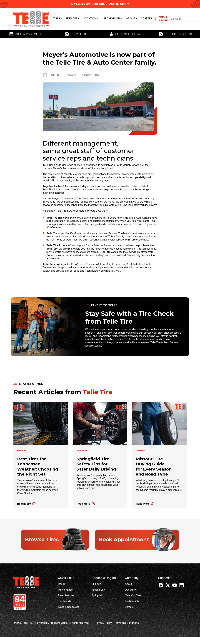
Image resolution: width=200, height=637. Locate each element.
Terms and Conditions (126, 622)
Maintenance (65, 589)
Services (71, 18)
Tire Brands (64, 601)
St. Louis (96, 583)
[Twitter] (168, 586)
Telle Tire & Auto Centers (57, 164)
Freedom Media (58, 622)
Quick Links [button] (66, 578)
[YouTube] (175, 586)
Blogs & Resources (68, 606)
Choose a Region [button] (103, 578)
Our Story (130, 589)
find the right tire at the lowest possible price (110, 248)
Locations (90, 18)
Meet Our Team (133, 595)
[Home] (33, 582)
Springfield (97, 595)
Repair (61, 583)
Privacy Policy (103, 622)
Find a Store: (163, 19)
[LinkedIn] (181, 586)
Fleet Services (66, 595)
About (130, 18)
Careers (146, 18)
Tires (56, 18)
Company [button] (132, 578)
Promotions (111, 18)
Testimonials (132, 601)
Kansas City (98, 589)
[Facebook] (161, 586)
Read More (26, 504)
